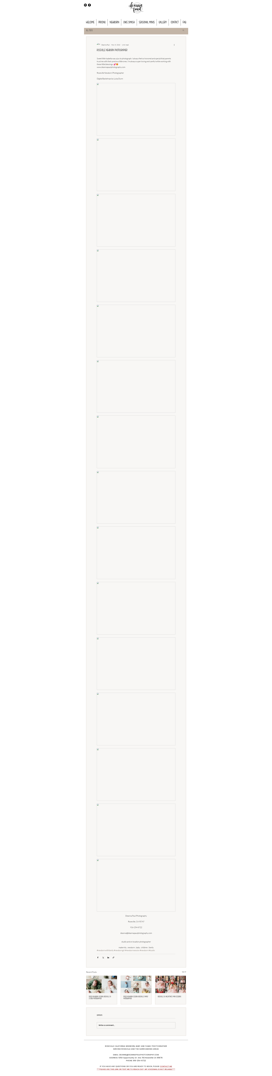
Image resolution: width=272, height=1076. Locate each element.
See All (184, 972)
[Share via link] (113, 957)
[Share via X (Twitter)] (103, 957)
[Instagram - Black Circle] (85, 5)
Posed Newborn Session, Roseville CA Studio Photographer (100, 998)
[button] (183, 30)
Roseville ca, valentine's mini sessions (169, 997)
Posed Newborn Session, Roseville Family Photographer (135, 998)
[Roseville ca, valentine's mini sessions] (170, 984)
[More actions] (174, 44)
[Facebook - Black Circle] (89, 5)
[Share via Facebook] (98, 957)
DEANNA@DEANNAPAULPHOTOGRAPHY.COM (139, 1055)
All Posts (89, 30)
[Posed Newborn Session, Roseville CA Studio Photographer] (101, 984)
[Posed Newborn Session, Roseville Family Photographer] (136, 984)
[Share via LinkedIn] (108, 957)
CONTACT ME (166, 1066)
